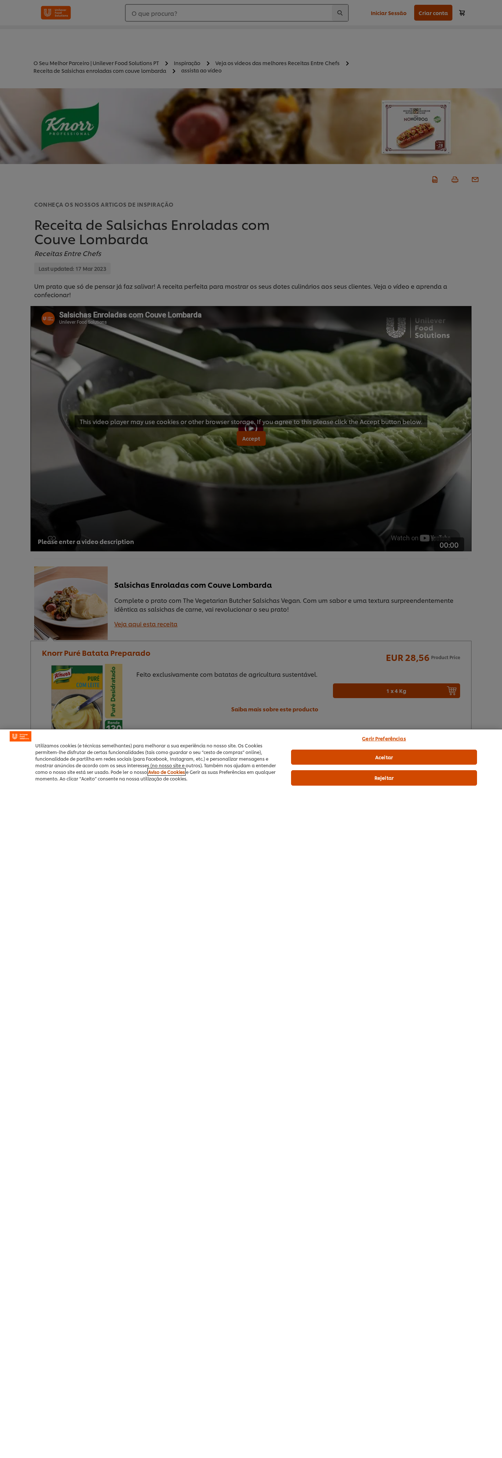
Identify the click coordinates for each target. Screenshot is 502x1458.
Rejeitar (384, 777)
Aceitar (384, 757)
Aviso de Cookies (166, 772)
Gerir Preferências (384, 738)
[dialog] (251, 1093)
